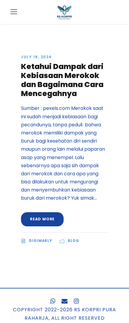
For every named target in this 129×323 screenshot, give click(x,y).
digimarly (40, 240)
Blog (73, 240)
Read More (42, 219)
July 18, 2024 (36, 56)
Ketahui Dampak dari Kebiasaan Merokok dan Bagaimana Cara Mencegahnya (62, 80)
